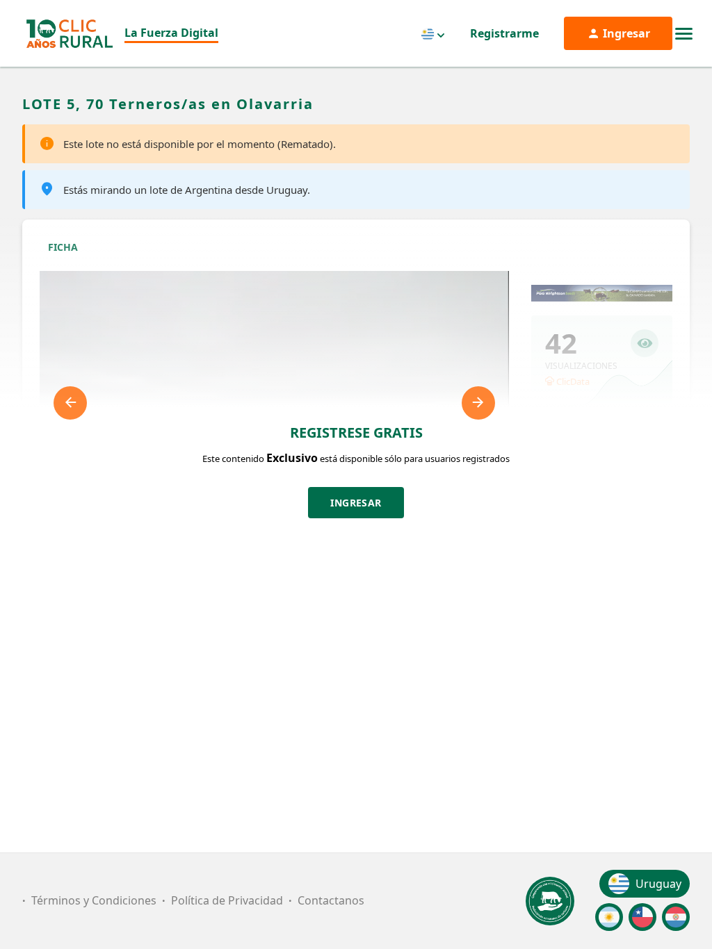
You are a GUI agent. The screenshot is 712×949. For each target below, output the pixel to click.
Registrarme (504, 33)
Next (478, 403)
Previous (70, 403)
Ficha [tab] (63, 247)
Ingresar (356, 502)
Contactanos (331, 900)
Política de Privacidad (227, 900)
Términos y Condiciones (93, 900)
